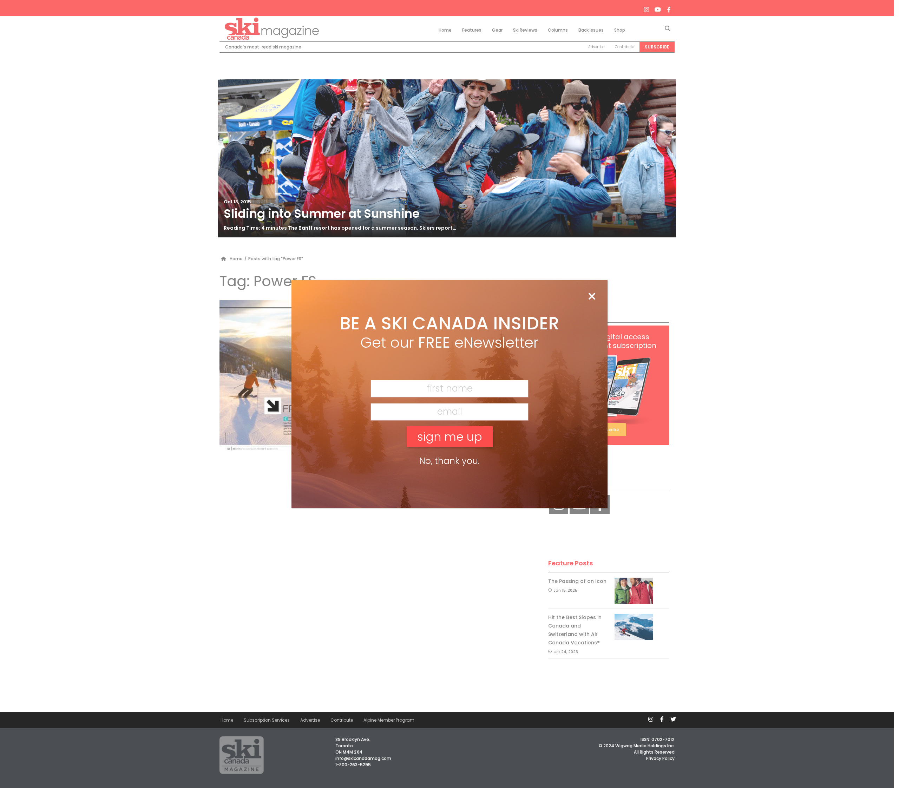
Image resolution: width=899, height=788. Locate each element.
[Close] (591, 296)
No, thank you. (449, 461)
